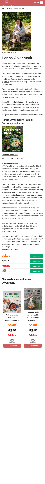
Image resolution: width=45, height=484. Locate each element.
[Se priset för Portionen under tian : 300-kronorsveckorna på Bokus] (12, 325)
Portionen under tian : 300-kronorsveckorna (12, 317)
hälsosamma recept (16, 97)
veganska (5, 82)
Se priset (36, 256)
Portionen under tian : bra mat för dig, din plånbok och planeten (32, 316)
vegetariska (27, 79)
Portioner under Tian (22, 66)
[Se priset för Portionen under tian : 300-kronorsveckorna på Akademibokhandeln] (12, 340)
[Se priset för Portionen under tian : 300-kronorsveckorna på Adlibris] (12, 335)
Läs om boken (12, 345)
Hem (3, 8)
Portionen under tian (10, 155)
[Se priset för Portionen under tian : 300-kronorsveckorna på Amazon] (12, 330)
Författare (9, 8)
